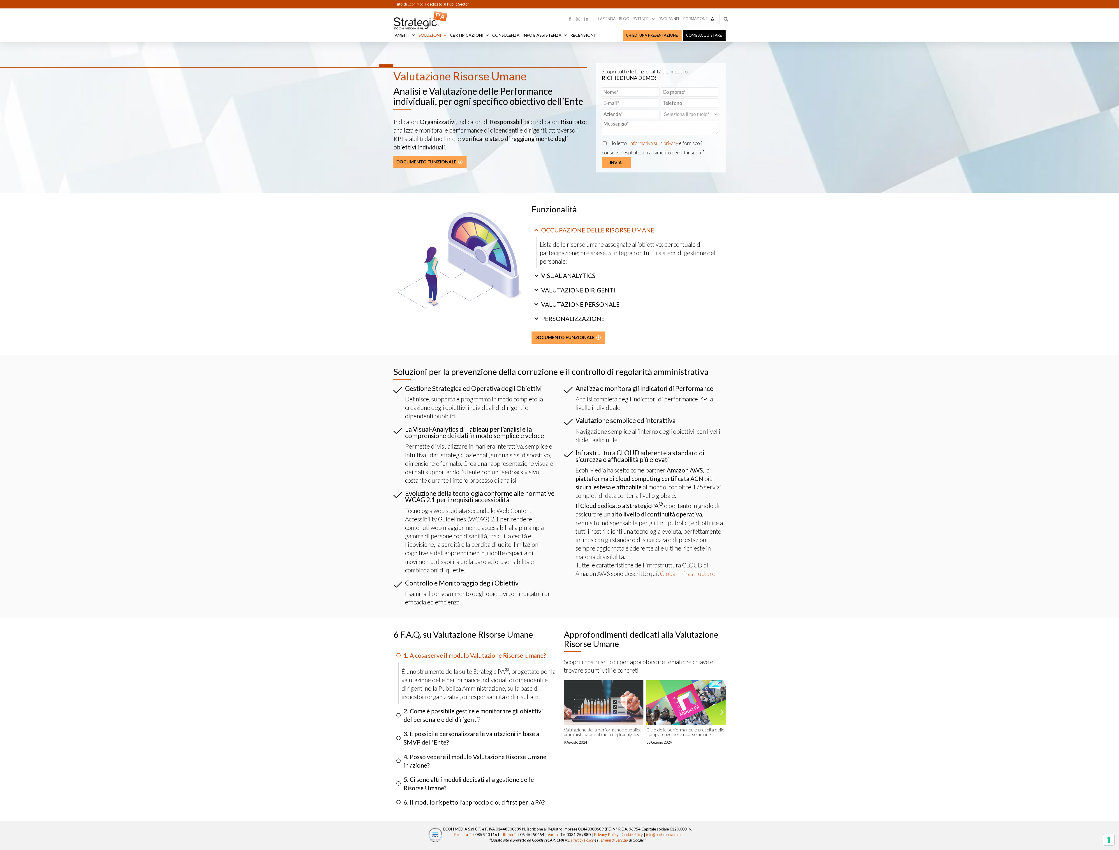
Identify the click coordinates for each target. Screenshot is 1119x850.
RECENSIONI (582, 35)
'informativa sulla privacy (654, 143)
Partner (641, 19)
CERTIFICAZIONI (466, 35)
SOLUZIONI (429, 35)
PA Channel (669, 19)
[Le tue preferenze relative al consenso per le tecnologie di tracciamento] (1108, 839)
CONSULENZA (506, 35)
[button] (725, 19)
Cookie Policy (632, 834)
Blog (624, 19)
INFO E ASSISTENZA (542, 35)
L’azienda (606, 19)
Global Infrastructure (687, 573)
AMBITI (402, 35)
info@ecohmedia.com (663, 834)
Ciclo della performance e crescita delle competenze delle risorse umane (685, 732)
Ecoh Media (417, 4)
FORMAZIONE (695, 19)
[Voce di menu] (712, 19)
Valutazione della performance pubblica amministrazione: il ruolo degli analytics (602, 732)
